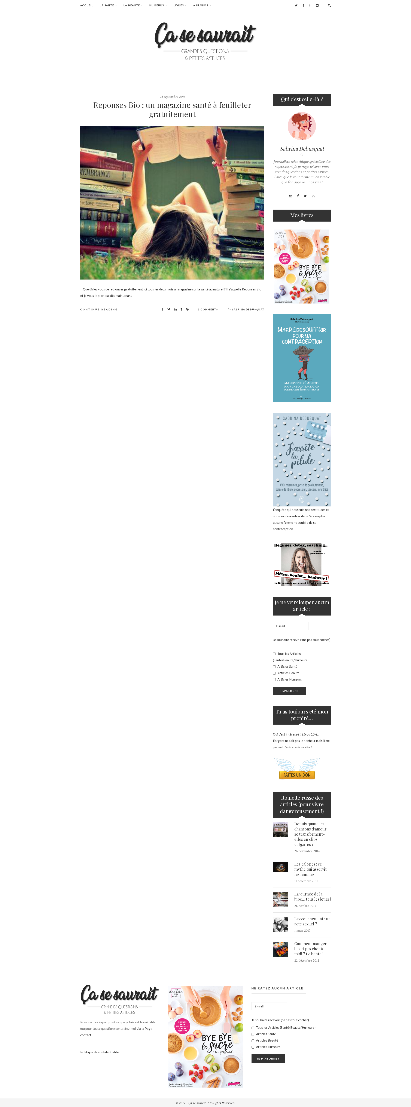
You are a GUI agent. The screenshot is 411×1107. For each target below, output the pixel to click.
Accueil (86, 5)
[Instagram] (317, 5)
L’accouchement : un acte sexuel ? (312, 921)
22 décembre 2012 (306, 960)
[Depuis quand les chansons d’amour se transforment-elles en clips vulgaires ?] (280, 829)
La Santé (107, 5)
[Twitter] (296, 5)
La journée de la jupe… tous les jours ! (312, 896)
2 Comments (208, 309)
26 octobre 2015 (305, 906)
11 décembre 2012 (306, 881)
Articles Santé (287, 666)
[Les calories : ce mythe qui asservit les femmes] (280, 867)
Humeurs (156, 5)
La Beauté (132, 5)
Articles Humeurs (289, 679)
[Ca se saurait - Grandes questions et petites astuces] (205, 41)
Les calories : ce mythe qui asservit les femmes (310, 869)
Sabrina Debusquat (248, 309)
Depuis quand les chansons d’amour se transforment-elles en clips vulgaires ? (310, 834)
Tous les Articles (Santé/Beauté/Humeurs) (290, 657)
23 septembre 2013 (172, 97)
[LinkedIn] (310, 5)
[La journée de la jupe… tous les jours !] (280, 899)
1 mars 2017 (302, 930)
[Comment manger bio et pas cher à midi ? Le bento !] (280, 949)
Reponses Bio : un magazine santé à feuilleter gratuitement (172, 109)
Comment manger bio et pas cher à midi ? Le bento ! (310, 948)
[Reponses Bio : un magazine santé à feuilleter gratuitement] (172, 203)
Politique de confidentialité (99, 1052)
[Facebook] (303, 5)
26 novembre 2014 (307, 851)
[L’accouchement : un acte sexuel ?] (280, 924)
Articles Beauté (288, 673)
